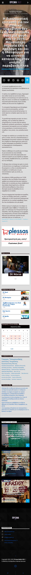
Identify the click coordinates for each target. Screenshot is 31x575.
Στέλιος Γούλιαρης (6, 375)
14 (19, 338)
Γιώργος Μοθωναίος (16, 377)
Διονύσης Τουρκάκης (10, 361)
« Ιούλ (11, 349)
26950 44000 (7, 534)
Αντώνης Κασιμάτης (15, 375)
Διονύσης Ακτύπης (7, 367)
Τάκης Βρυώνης (24, 373)
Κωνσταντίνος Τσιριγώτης (18, 369)
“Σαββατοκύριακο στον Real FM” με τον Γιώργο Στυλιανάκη (12, 304)
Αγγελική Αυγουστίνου (8, 365)
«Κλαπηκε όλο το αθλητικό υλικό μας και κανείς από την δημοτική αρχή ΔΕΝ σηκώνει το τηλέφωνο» (15, 434)
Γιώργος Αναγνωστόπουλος (9, 444)
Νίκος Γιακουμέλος (6, 373)
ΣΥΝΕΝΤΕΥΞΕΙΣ (6, 425)
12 (11, 338)
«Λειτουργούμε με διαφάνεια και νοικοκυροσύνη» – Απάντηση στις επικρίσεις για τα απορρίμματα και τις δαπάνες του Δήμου (15, 409)
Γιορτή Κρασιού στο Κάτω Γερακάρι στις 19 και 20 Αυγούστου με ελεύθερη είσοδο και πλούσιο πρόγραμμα (14, 399)
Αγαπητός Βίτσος (6, 369)
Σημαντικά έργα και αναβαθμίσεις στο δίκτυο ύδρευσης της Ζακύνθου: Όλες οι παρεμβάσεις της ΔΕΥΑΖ (14, 404)
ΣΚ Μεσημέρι (7, 297)
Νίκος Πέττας (17, 371)
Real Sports (6, 311)
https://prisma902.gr (9, 531)
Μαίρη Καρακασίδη (15, 373)
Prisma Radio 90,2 (5, 219)
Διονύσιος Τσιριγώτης (17, 379)
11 (7, 338)
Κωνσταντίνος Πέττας (9, 363)
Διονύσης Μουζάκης (6, 379)
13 (15, 338)
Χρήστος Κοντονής (20, 365)
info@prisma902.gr (9, 537)
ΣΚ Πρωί (5, 292)
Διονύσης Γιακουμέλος (18, 367)
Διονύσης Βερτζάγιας (6, 377)
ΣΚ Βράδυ (6, 316)
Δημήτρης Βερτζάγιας (7, 371)
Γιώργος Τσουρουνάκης (12, 359)
